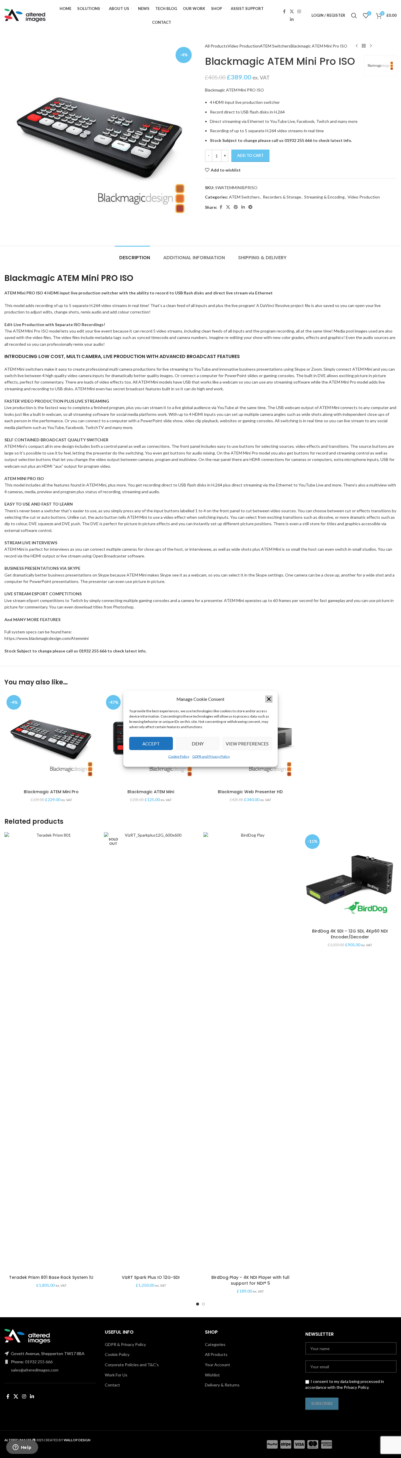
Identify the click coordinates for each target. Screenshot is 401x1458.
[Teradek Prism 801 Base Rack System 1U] (51, 1052)
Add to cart (250, 155)
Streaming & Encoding (324, 196)
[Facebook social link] (284, 12)
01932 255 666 (39, 1361)
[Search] (354, 15)
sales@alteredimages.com (34, 1369)
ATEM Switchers (275, 45)
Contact (112, 1384)
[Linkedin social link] (291, 19)
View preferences (247, 743)
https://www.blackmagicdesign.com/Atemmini (46, 638)
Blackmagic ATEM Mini (150, 792)
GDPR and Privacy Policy (211, 756)
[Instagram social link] (299, 12)
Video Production (244, 45)
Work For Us (116, 1374)
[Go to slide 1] (197, 1304)
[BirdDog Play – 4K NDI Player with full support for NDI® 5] (250, 1052)
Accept (151, 743)
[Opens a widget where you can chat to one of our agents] (22, 1447)
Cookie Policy (178, 756)
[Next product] (370, 46)
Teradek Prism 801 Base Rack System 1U (51, 1277)
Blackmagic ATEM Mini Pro (51, 792)
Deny (198, 743)
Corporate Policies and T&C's (132, 1364)
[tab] (132, 255)
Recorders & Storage (282, 196)
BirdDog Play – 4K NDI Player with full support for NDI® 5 (250, 1280)
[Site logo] (25, 14)
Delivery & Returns (222, 1384)
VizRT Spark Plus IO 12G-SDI (151, 1277)
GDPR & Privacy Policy (125, 1344)
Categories (215, 1344)
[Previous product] (356, 46)
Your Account (217, 1364)
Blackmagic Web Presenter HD (250, 792)
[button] (269, 699)
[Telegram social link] (250, 207)
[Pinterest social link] (236, 207)
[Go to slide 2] (203, 1304)
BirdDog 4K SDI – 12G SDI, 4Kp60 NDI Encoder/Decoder (350, 934)
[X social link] (292, 12)
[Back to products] (363, 46)
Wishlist (212, 1374)
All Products (216, 45)
